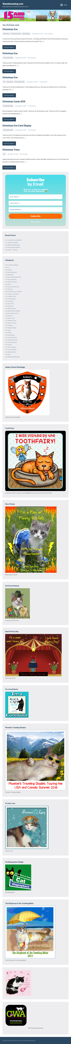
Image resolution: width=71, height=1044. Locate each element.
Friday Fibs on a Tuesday (14, 291)
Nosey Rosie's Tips (12, 313)
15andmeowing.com (12, 3)
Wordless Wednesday (13, 245)
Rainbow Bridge (11, 328)
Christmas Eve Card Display (16, 125)
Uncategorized (11, 352)
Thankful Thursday (12, 242)
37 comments (32, 130)
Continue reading (9, 47)
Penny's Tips (11, 318)
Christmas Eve (10, 29)
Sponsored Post (12, 337)
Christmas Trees (11, 149)
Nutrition (10, 315)
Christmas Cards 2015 (13, 101)
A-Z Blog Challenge (12, 265)
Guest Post (10, 303)
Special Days (26, 33)
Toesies (9, 344)
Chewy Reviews (11, 279)
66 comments (49, 33)
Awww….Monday (12, 250)
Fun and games (11, 299)
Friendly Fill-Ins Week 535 (14, 240)
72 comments (43, 82)
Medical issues (11, 308)
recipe (9, 330)
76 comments (32, 58)
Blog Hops (6, 33)
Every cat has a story (13, 286)
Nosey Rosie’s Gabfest (13, 247)
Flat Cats (9, 289)
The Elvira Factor (12, 342)
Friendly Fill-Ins (11, 296)
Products (10, 325)
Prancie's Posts (11, 323)
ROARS (9, 332)
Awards (9, 270)
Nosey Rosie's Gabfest (13, 311)
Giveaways (10, 301)
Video (9, 354)
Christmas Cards (16, 33)
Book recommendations (14, 277)
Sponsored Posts (12, 340)
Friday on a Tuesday (13, 294)
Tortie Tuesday (11, 347)
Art (4, 82)
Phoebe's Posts (11, 320)
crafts (9, 284)
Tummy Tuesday (12, 349)
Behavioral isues (12, 272)
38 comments (24, 154)
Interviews (10, 306)
